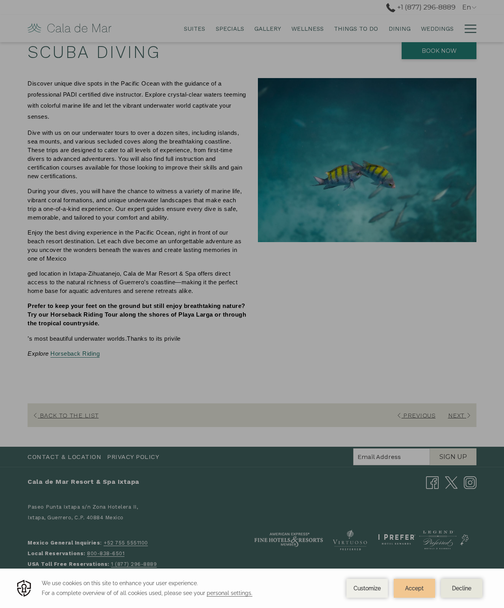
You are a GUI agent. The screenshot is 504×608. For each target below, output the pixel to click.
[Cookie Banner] (252, 588)
